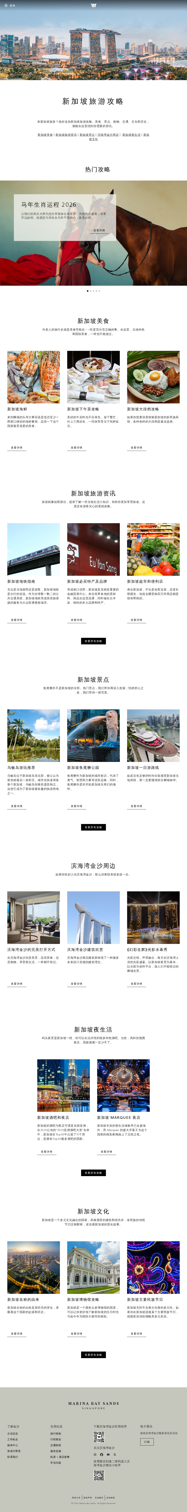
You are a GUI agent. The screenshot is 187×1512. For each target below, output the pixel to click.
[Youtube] (108, 1455)
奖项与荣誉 (14, 1451)
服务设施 (55, 1451)
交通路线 (55, 1445)
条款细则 (110, 1498)
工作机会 (12, 1439)
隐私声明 (88, 1498)
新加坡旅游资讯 (66, 134)
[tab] (87, 291)
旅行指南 (55, 1433)
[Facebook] (102, 1455)
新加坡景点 (87, 134)
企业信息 (12, 1433)
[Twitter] (114, 1455)
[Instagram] (95, 1455)
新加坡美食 (45, 134)
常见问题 (55, 1463)
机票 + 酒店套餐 (60, 1457)
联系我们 (12, 1457)
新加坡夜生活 (131, 134)
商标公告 (76, 1498)
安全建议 (99, 1498)
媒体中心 (12, 1445)
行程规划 (55, 1439)
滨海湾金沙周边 (108, 134)
